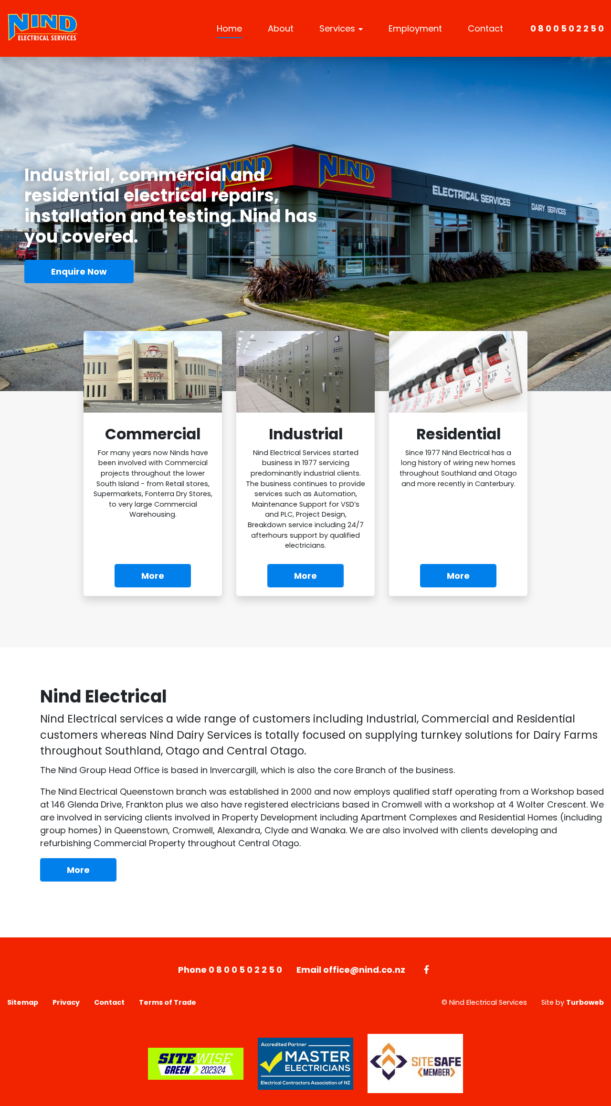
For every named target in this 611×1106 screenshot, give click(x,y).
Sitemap (22, 1002)
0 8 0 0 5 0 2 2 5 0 (567, 28)
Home (229, 28)
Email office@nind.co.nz (350, 970)
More (78, 870)
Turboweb (585, 1002)
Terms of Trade (167, 1002)
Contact (485, 28)
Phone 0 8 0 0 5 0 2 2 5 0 (230, 970)
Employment (415, 28)
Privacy (66, 1002)
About (281, 28)
